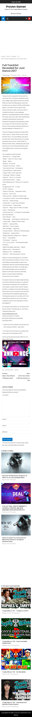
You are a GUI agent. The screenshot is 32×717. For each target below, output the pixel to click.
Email (4, 425)
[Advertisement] (16, 38)
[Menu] (7, 18)
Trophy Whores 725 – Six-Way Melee (14, 672)
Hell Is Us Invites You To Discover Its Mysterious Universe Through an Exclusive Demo (14, 539)
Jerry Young (6, 75)
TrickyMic (14, 479)
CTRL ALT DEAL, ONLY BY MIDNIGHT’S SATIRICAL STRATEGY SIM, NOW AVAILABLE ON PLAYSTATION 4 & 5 (14, 508)
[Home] (3, 18)
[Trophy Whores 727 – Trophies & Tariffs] (16, 598)
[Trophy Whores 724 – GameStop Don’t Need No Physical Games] (16, 689)
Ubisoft (16, 370)
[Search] (26, 18)
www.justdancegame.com (9, 313)
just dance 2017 (9, 370)
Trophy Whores (16, 613)
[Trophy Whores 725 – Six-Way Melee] (16, 659)
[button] (7, 18)
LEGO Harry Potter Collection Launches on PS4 (23, 377)
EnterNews (24, 712)
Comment (5, 395)
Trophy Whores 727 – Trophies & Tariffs (15, 611)
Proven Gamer (16, 7)
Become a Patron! (16, 13)
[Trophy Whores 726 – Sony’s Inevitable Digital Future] (16, 628)
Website (4, 432)
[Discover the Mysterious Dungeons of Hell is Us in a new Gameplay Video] (16, 463)
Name (4, 419)
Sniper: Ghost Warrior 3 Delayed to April (8, 376)
